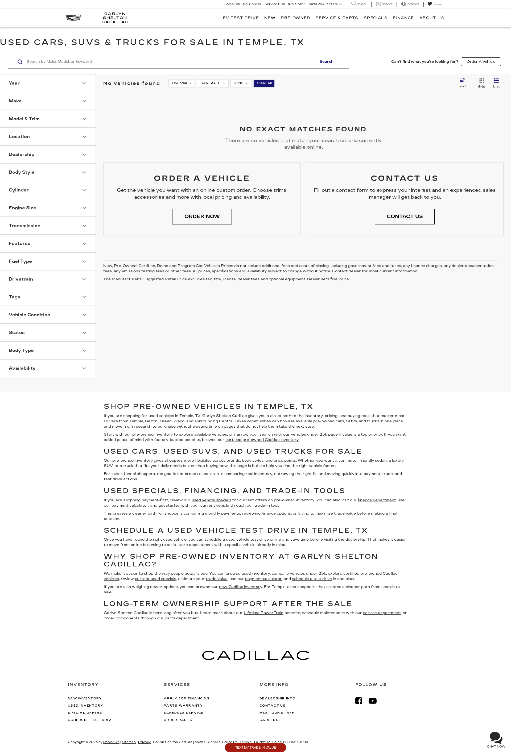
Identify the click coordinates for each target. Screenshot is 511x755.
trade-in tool (266, 505)
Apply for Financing (187, 698)
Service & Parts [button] (337, 18)
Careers (269, 720)
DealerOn (111, 742)
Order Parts (178, 720)
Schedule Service (183, 713)
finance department (377, 500)
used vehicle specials (211, 500)
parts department (182, 618)
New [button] (269, 18)
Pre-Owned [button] (295, 18)
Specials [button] (376, 18)
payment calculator (130, 505)
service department (382, 613)
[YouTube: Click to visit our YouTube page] (375, 701)
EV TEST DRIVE (241, 18)
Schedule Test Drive (91, 720)
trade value (217, 579)
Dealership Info (277, 698)
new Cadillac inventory (240, 587)
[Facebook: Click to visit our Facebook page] (361, 701)
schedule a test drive (312, 579)
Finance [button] (403, 18)
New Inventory (85, 698)
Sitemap (129, 742)
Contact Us (272, 705)
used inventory (255, 573)
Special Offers (85, 713)
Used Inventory (86, 705)
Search (326, 62)
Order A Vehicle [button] (481, 62)
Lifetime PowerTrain (263, 613)
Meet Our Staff (277, 713)
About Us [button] (431, 18)
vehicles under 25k (309, 434)
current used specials (155, 579)
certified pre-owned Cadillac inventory (262, 439)
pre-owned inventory (152, 434)
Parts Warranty (183, 705)
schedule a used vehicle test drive (236, 539)
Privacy (144, 742)
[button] (202, 216)
